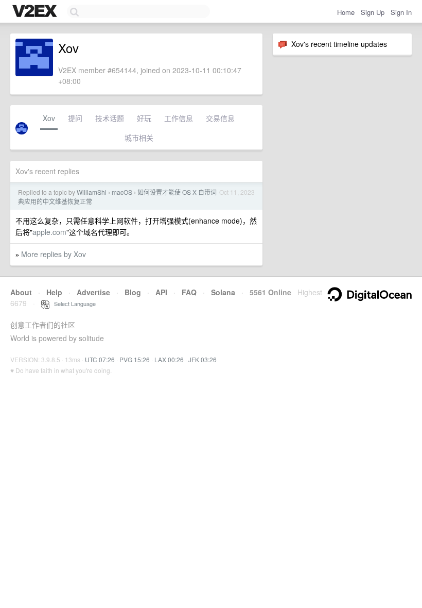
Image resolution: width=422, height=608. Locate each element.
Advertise (93, 292)
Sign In (401, 12)
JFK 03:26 (202, 359)
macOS (122, 192)
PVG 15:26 (134, 359)
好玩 (144, 118)
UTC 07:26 (100, 359)
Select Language (72, 303)
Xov (49, 118)
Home (346, 12)
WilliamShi (92, 192)
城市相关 (139, 137)
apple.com (49, 232)
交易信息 (220, 118)
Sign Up (372, 12)
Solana (223, 292)
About (21, 292)
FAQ (189, 292)
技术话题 (109, 118)
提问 (75, 118)
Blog (133, 292)
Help (54, 292)
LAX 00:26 (169, 359)
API (161, 292)
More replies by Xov (53, 254)
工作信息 (178, 118)
